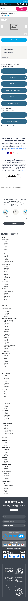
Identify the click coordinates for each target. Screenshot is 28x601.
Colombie (6, 361)
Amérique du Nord (6, 308)
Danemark (6, 268)
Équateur (6, 363)
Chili (5, 360)
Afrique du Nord (6, 440)
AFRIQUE (4, 438)
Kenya (5, 459)
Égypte (5, 442)
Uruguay (6, 366)
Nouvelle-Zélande (8, 431)
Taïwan (5, 408)
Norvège (6, 274)
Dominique (6, 329)
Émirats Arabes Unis (8, 485)
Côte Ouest (7, 314)
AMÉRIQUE (5, 305)
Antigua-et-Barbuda (8, 320)
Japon (5, 405)
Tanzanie (6, 462)
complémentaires (8, 110)
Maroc (5, 444)
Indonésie (6, 378)
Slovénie (6, 301)
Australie (6, 425)
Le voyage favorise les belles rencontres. (14, 203)
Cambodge (6, 377)
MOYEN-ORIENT (6, 481)
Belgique (6, 266)
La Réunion (6, 475)
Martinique (6, 340)
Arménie (6, 412)
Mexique (6, 316)
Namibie (6, 454)
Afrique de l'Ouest (6, 464)
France (5, 244)
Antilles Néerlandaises (9, 321)
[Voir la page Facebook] (6, 502)
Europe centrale (6, 253)
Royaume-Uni (7, 277)
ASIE (3, 371)
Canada (6, 310)
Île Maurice (6, 473)
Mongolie (6, 406)
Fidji (5, 427)
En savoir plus (14, 223)
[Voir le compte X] (9, 502)
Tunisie (5, 445)
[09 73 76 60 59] (26, 4)
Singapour (6, 384)
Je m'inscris (14, 509)
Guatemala (6, 336)
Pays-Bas (6, 276)
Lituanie (6, 286)
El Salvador (6, 331)
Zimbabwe (6, 455)
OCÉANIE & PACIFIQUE (7, 423)
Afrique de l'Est (5, 457)
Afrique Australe (6, 447)
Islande (5, 273)
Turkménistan (7, 420)
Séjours (6, 187)
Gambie (6, 468)
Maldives (6, 395)
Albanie (6, 290)
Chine (5, 402)
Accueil (2, 187)
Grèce (5, 246)
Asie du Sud (5, 389)
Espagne (6, 243)
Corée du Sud (7, 403)
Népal (5, 396)
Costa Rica (6, 326)
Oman (5, 490)
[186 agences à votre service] (20, 4)
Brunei (5, 375)
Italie (5, 248)
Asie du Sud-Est (6, 373)
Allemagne (6, 255)
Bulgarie (6, 293)
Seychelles (6, 478)
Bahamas (6, 323)
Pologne (6, 259)
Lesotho (6, 452)
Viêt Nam (6, 388)
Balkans (4, 288)
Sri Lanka (6, 398)
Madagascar (7, 476)
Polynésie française (8, 433)
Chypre (5, 241)
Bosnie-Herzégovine (8, 291)
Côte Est (7, 313)
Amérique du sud (6, 353)
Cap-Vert (6, 466)
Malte (5, 249)
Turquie (6, 493)
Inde (5, 393)
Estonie (5, 283)
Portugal (10, 187)
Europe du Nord (6, 264)
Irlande (5, 271)
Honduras (6, 337)
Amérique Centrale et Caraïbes (9, 318)
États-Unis (6, 311)
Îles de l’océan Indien (7, 471)
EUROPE (4, 237)
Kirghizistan (7, 416)
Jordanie (6, 488)
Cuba (5, 328)
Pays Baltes (5, 281)
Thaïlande (6, 386)
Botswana (6, 449)
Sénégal (6, 469)
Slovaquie (6, 262)
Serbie (5, 299)
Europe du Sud (5, 239)
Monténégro (7, 296)
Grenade (6, 332)
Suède (5, 279)
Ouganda (6, 461)
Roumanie (6, 298)
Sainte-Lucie (7, 351)
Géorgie (6, 413)
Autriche (6, 256)
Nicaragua (6, 342)
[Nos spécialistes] (18, 4)
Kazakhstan (7, 415)
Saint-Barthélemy (8, 346)
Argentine (6, 355)
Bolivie (5, 357)
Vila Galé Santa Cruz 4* (9, 13)
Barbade (6, 325)
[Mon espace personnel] (23, 4)
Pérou (5, 364)
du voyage (10, 64)
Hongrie (6, 258)
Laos (5, 380)
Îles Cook (6, 428)
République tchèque (8, 261)
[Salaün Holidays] (7, 4)
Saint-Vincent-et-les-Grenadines (11, 350)
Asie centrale (5, 410)
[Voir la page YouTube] (15, 502)
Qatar (5, 491)
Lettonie (6, 284)
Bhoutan (6, 391)
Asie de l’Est (5, 400)
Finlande (6, 269)
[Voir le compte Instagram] (19, 502)
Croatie (5, 294)
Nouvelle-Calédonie (8, 430)
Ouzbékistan (7, 418)
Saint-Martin (7, 348)
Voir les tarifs (14, 39)
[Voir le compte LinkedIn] (22, 502)
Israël (5, 487)
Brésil (5, 358)
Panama (6, 343)
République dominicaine (9, 345)
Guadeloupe (7, 334)
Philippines (6, 383)
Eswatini (6, 451)
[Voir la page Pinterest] (12, 502)
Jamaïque (6, 339)
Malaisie (6, 381)
